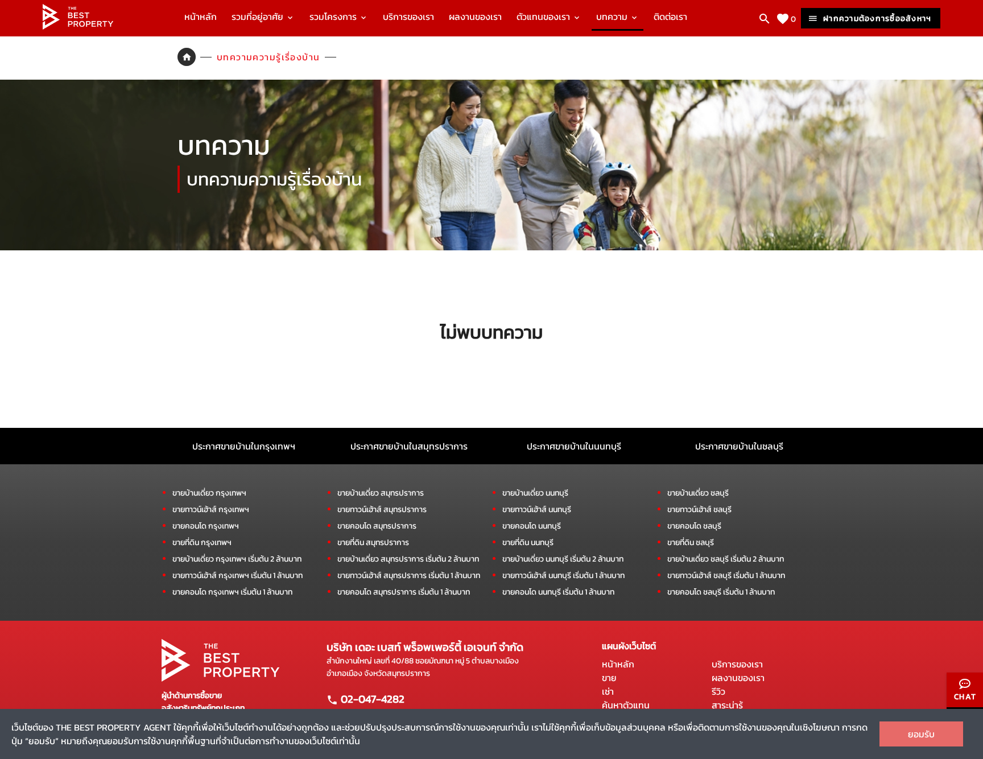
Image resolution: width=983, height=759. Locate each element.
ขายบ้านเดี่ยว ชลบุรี (698, 493)
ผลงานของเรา (475, 16)
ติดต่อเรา (670, 16)
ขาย (609, 677)
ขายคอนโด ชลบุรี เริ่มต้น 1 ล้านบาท (721, 592)
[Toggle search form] (764, 19)
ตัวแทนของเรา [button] (544, 16)
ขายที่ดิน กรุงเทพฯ (202, 542)
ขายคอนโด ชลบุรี (694, 526)
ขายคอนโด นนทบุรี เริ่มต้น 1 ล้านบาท (558, 592)
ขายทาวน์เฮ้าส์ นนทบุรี (536, 509)
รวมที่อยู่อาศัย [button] (259, 16)
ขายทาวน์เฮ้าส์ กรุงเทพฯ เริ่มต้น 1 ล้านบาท (237, 575)
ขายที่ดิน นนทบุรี (528, 542)
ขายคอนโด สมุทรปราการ (376, 526)
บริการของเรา (408, 16)
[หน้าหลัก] (78, 26)
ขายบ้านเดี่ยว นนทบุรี (535, 493)
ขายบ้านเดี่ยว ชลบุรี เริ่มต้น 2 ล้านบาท (725, 559)
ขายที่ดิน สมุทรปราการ (373, 542)
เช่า (608, 691)
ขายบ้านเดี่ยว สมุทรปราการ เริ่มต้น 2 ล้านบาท (408, 559)
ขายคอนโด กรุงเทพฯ (205, 526)
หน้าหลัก (200, 16)
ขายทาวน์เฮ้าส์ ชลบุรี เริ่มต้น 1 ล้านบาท (726, 575)
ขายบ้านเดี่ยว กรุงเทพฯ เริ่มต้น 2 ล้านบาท (236, 559)
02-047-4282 (371, 699)
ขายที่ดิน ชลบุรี (690, 542)
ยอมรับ (921, 734)
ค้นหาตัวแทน (626, 705)
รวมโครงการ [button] (334, 16)
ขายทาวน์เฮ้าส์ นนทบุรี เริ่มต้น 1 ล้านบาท (563, 575)
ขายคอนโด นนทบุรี (531, 526)
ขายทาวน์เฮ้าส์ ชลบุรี (699, 509)
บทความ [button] (613, 16)
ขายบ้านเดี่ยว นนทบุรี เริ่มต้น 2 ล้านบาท (562, 559)
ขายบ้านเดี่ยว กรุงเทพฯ (209, 493)
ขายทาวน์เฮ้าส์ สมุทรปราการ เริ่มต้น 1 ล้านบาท (408, 575)
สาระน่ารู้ (727, 705)
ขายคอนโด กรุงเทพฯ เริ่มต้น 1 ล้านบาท (232, 592)
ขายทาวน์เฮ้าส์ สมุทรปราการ (382, 509)
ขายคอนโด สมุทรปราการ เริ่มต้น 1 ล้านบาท (403, 592)
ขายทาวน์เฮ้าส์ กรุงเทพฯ (210, 509)
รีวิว (718, 691)
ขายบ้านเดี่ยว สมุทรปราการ (380, 493)
